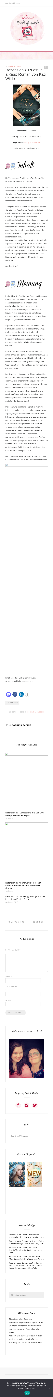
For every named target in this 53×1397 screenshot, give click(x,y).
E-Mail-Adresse (11, 988)
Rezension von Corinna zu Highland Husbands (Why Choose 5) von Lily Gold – (26, 1235)
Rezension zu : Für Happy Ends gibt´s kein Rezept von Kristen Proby (25, 897)
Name (8, 976)
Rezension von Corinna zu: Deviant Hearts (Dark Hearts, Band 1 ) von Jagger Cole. (26, 1250)
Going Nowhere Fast (32, 142)
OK (27, 1393)
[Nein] (49, 1388)
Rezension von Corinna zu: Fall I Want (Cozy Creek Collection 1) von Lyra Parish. (26, 1257)
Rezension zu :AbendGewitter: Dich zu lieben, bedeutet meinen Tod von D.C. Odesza (23, 885)
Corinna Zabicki (35, 712)
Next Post (39, 922)
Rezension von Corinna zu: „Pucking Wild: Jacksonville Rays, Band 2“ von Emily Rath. (26, 1242)
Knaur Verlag (12, 703)
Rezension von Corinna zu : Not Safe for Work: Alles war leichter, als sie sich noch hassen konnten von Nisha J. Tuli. (26, 1265)
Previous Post (16, 922)
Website (8, 1000)
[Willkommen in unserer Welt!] (26, 1077)
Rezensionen (15, 66)
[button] (8, 694)
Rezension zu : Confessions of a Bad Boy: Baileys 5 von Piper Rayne (24, 814)
